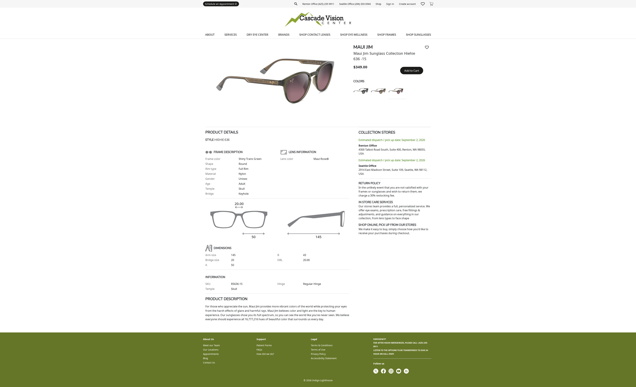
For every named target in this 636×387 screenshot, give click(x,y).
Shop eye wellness (353, 34)
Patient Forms (264, 345)
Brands (283, 34)
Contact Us (209, 362)
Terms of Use (318, 349)
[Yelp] (406, 371)
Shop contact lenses (314, 34)
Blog (205, 358)
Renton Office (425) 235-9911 (318, 3)
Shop (378, 3)
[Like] (427, 47)
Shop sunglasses (418, 34)
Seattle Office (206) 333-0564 (355, 3)
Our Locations (210, 349)
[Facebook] (383, 371)
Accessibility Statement (324, 358)
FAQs (259, 349)
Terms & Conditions (322, 345)
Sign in (390, 3)
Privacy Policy (318, 353)
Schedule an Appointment (219, 3)
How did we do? (265, 353)
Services (230, 34)
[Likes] (422, 4)
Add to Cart (411, 70)
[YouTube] (398, 371)
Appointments (211, 353)
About (209, 34)
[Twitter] (375, 371)
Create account (407, 3)
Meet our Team (211, 345)
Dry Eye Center (257, 34)
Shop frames (386, 34)
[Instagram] (391, 371)
